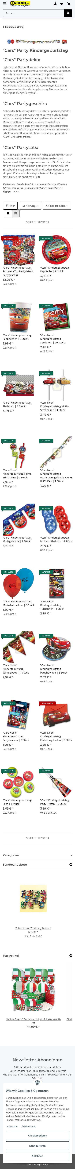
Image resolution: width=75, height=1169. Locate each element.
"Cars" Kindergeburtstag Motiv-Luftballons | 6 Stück (56, 539)
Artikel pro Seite (55, 205)
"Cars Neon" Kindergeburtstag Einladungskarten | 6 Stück (56, 736)
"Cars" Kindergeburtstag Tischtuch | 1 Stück (17, 404)
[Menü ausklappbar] (4, 2)
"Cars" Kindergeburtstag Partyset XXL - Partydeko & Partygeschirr (18, 271)
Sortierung (28, 205)
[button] (55, 3)
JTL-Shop (43, 1164)
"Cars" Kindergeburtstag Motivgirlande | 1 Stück (17, 539)
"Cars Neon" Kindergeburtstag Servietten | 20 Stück (52, 338)
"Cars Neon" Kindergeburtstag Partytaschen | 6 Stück (16, 736)
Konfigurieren (37, 1145)
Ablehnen (37, 1155)
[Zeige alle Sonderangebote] (70, 864)
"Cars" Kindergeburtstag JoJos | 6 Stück (17, 802)
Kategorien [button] (11, 855)
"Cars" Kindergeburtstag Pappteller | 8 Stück (54, 269)
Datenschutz (29, 1126)
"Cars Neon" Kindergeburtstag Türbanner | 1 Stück (52, 605)
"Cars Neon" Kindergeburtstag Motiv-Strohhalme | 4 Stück (54, 406)
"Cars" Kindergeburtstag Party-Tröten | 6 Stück (54, 802)
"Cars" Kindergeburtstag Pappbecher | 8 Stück (17, 336)
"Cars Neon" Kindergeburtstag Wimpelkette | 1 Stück (16, 669)
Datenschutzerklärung (22, 1071)
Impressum (12, 1126)
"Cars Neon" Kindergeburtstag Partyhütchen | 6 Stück (53, 669)
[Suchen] (68, 13)
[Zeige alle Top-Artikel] (70, 955)
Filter (11, 205)
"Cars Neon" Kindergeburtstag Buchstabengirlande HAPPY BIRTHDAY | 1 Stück (56, 475)
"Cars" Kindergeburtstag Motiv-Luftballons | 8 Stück (18, 603)
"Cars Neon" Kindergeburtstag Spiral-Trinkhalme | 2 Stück (17, 473)
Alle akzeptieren (37, 1135)
